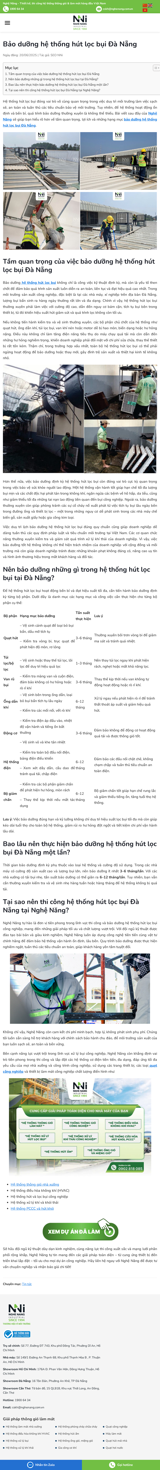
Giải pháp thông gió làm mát (29, 1419)
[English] (150, 5)
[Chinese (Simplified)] (145, 5)
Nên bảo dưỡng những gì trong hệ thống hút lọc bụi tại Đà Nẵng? (53, 79)
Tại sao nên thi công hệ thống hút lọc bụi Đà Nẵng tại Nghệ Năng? (54, 90)
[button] (7, 22)
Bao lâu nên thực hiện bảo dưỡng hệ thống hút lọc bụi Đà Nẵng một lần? (58, 85)
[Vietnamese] (145, 10)
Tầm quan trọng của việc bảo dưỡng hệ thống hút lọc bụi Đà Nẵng (53, 74)
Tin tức (27, 1284)
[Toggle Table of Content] (154, 68)
